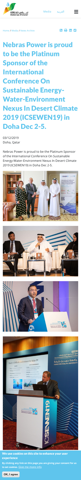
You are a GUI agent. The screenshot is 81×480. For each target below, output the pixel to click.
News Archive (27, 30)
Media (47, 11)
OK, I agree (11, 474)
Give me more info (30, 467)
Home (6, 30)
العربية (60, 11)
